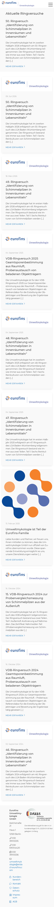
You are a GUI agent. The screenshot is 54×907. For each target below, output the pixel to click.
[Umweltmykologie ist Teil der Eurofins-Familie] (27, 494)
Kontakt (17, 884)
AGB (15, 901)
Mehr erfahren (14, 66)
